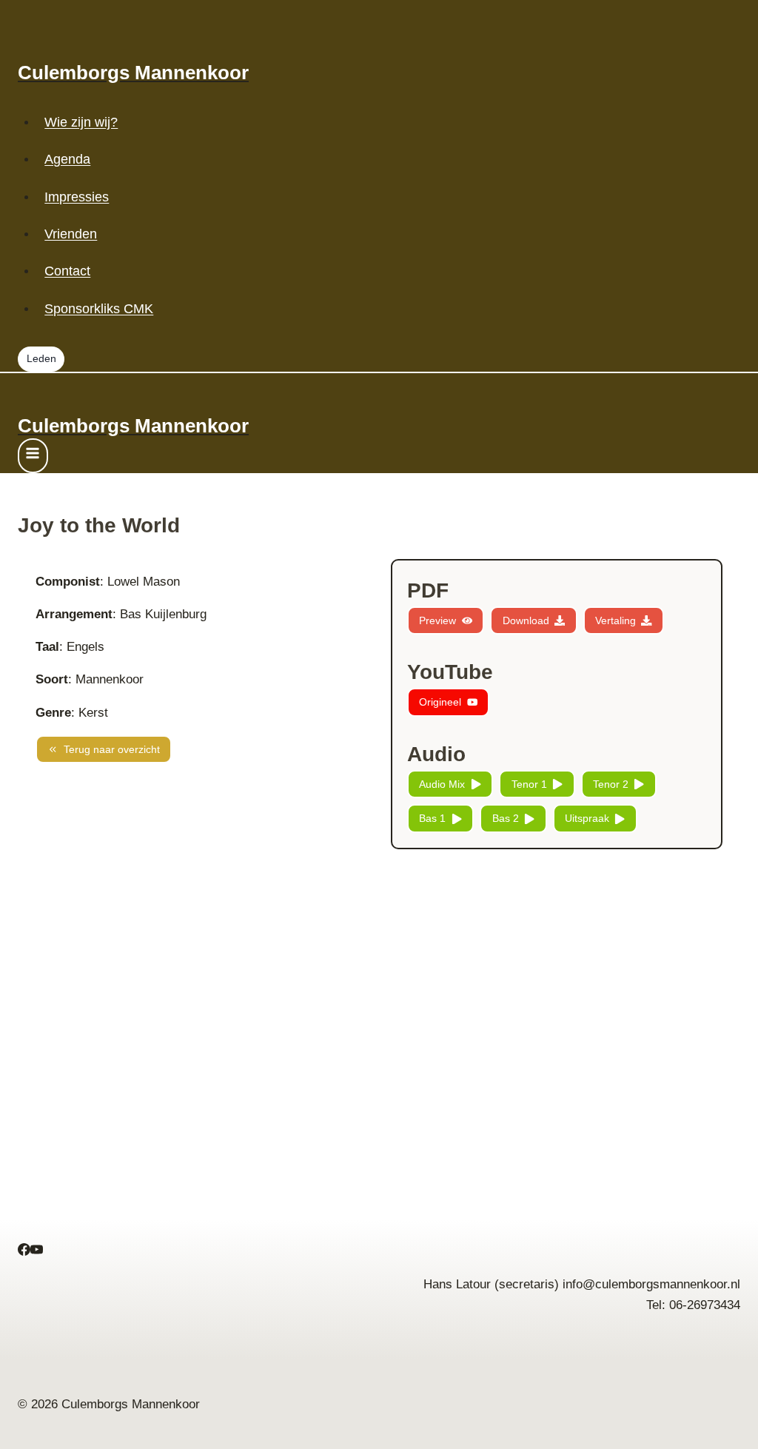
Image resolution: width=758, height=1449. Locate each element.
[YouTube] (36, 1252)
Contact (67, 271)
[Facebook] (24, 1252)
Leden (41, 358)
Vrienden (70, 234)
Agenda (67, 159)
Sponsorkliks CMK (98, 308)
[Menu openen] (33, 455)
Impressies (76, 197)
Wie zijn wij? (81, 122)
